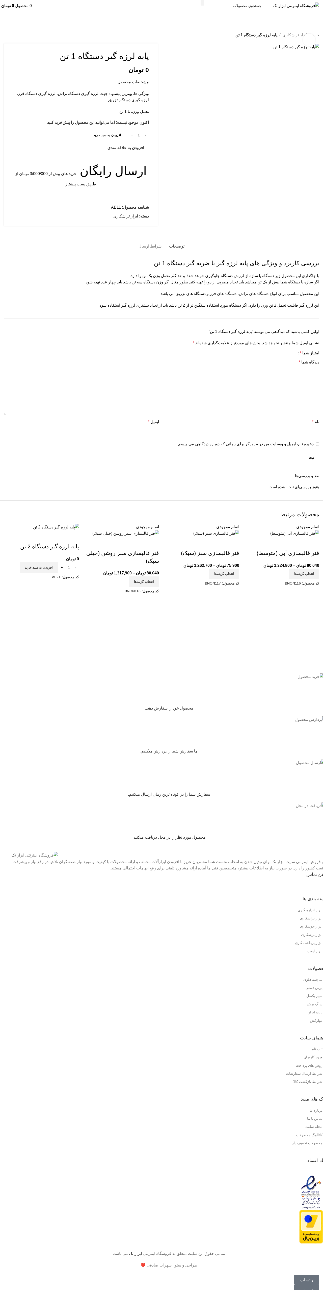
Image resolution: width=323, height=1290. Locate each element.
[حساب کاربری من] (33, 6)
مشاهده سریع (313, 543)
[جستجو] (202, 3)
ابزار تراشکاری (294, 35)
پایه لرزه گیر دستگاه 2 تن (49, 546)
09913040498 (285, 886)
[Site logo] (296, 5)
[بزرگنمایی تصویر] (309, 40)
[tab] (176, 243)
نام (315, 422)
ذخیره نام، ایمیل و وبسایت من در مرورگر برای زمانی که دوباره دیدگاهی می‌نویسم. (245, 444)
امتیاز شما (309, 353)
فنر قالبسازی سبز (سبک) (210, 553)
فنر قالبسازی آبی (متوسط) (288, 553)
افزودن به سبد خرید (107, 135)
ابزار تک (135, 1253)
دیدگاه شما (309, 362)
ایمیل (153, 422)
